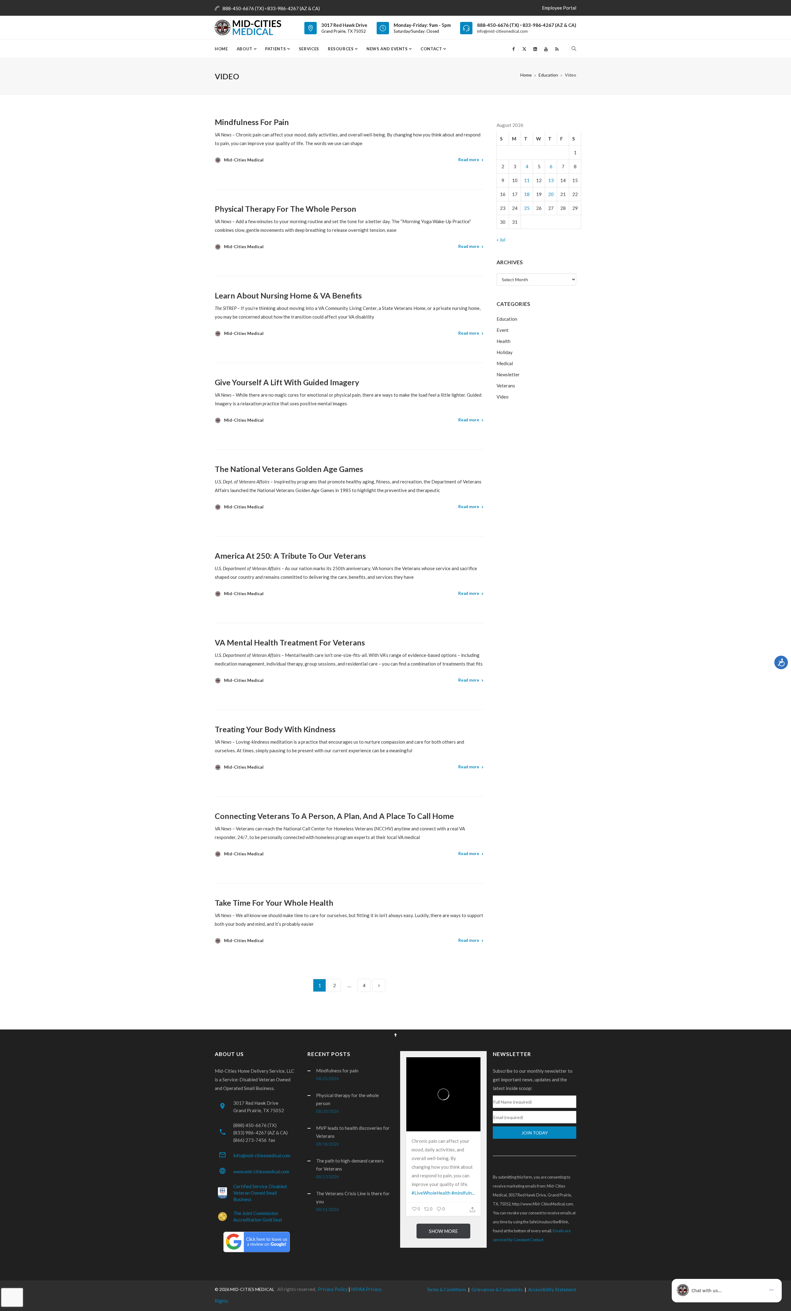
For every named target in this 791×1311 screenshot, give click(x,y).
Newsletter (508, 374)
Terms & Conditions (446, 1289)
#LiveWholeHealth (431, 1193)
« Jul (501, 239)
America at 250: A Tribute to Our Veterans (290, 555)
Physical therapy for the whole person (285, 208)
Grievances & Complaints (497, 1289)
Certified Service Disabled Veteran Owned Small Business (260, 1193)
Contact (432, 48)
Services (309, 48)
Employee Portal (559, 7)
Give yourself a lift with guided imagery (287, 382)
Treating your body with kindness (275, 729)
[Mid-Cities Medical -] (250, 27)
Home (221, 48)
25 (527, 208)
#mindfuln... (463, 1193)
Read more (468, 159)
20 (551, 194)
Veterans (506, 385)
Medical (505, 363)
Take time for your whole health (274, 902)
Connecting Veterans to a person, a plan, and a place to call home (334, 815)
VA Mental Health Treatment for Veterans (290, 642)
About (245, 48)
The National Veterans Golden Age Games (289, 469)
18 (527, 194)
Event (503, 330)
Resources (341, 48)
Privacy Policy (333, 1289)
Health (503, 341)
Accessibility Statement (552, 1289)
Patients (276, 48)
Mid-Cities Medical (244, 159)
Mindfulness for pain (252, 122)
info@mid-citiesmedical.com (502, 31)
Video (503, 396)
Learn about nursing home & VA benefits (288, 295)
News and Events (387, 48)
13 (551, 180)
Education (548, 74)
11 (527, 180)
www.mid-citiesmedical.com (261, 1171)
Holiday (505, 352)
